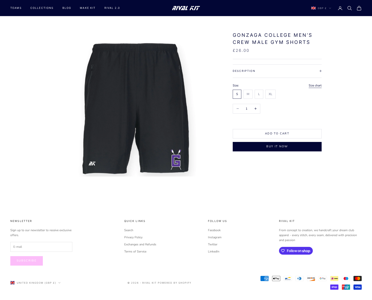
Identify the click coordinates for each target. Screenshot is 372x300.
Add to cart (277, 133)
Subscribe (27, 261)
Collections (42, 7)
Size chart (315, 85)
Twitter (212, 244)
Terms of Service (135, 251)
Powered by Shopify (174, 282)
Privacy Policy (133, 237)
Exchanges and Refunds (140, 244)
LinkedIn (213, 251)
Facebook (214, 230)
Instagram (215, 237)
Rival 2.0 (112, 7)
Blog (66, 7)
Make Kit (88, 7)
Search (128, 230)
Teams (16, 7)
